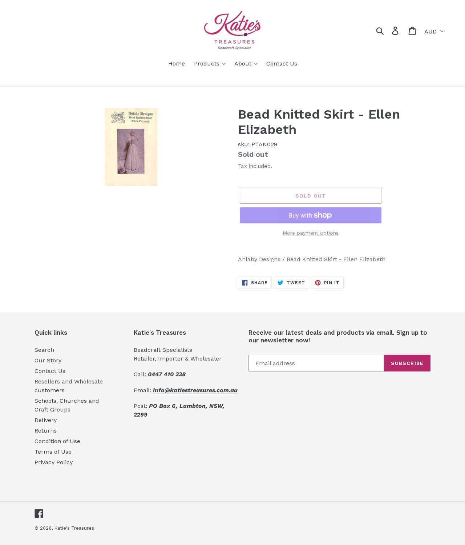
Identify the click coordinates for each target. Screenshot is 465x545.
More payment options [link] (311, 233)
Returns (46, 430)
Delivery (46, 420)
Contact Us (50, 370)
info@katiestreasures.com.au (195, 390)
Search (44, 349)
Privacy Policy (54, 462)
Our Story (48, 360)
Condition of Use (57, 441)
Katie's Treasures (74, 528)
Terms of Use (53, 451)
